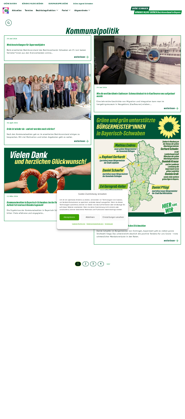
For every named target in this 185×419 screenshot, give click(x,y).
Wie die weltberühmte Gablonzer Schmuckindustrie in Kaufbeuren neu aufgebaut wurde (136, 95)
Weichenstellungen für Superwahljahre (26, 44)
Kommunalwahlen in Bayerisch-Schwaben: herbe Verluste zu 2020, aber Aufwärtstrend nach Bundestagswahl (42, 204)
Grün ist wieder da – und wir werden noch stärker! (31, 128)
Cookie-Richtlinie (78, 224)
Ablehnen (90, 217)
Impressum (109, 224)
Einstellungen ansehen (113, 217)
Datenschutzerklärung (95, 224)
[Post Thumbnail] (137, 59)
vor (108, 263)
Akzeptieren (69, 217)
